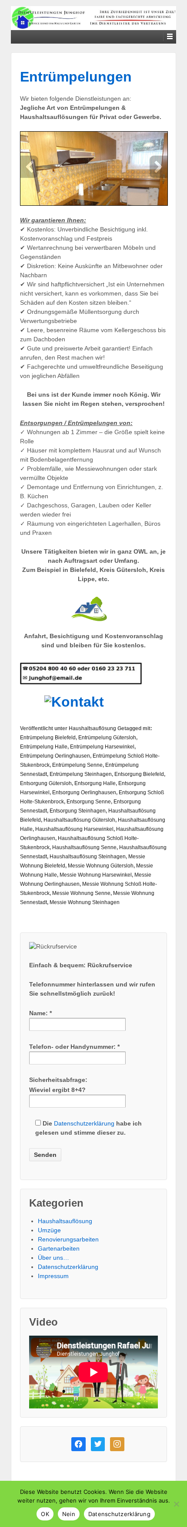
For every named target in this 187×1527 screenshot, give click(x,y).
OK (45, 1513)
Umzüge (49, 1230)
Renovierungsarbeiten (68, 1239)
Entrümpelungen (76, 77)
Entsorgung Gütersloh (46, 783)
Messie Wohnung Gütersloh (101, 866)
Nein (68, 1513)
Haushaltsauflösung (92, 728)
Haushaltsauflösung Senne (84, 847)
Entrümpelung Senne (77, 765)
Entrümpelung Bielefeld (48, 738)
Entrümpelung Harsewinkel (102, 747)
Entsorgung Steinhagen (78, 811)
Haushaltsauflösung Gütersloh (79, 820)
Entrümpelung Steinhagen (81, 774)
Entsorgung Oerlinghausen (84, 792)
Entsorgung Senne (89, 802)
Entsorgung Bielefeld (139, 774)
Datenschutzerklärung (84, 1123)
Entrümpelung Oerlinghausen (55, 756)
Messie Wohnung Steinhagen (85, 902)
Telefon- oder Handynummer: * (74, 1046)
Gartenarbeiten (59, 1248)
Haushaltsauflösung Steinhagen (88, 857)
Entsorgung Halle (95, 783)
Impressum (53, 1275)
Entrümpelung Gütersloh (107, 738)
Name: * (40, 1013)
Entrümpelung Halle (43, 747)
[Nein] (176, 1504)
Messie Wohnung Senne (81, 893)
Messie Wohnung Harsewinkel (96, 875)
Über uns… (53, 1257)
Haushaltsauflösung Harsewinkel (74, 829)
